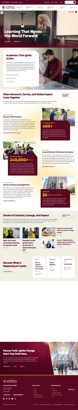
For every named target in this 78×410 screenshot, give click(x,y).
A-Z (53, 397)
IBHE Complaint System (45, 404)
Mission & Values (37, 394)
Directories (54, 390)
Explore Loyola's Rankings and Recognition (66, 95)
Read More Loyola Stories (66, 216)
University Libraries (56, 392)
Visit (52, 2)
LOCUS (53, 388)
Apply (56, 2)
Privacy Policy (36, 404)
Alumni (20, 2)
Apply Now (7, 41)
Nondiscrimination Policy (69, 404)
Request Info (47, 2)
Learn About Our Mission (48, 166)
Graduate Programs (11, 78)
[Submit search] (74, 2)
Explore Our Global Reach (9, 200)
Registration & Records (57, 394)
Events (35, 390)
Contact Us (6, 394)
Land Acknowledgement (57, 404)
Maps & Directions (18, 394)
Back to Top (71, 389)
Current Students (5, 2)
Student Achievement (38, 397)
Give (61, 2)
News (35, 388)
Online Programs (10, 81)
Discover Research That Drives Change (12, 132)
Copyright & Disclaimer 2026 (9, 404)
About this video (71, 11)
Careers (35, 392)
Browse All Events (7, 271)
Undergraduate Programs (12, 75)
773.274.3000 (6, 391)
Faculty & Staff (14, 2)
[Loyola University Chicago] (8, 7)
